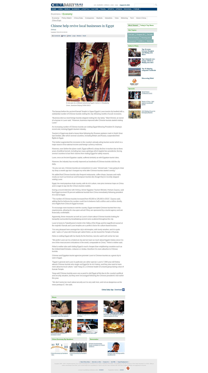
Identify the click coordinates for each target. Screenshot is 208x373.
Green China (141, 18)
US (95, 5)
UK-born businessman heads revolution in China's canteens (97, 345)
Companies (89, 18)
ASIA (112, 5)
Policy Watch (67, 18)
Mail (70, 36)
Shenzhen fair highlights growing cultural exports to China (113, 315)
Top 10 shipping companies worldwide (149, 69)
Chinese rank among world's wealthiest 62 (116, 354)
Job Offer (113, 362)
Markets (99, 18)
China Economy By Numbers (62, 339)
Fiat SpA (131, 34)
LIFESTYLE (85, 9)
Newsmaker (94, 339)
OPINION (119, 9)
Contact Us (106, 362)
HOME (54, 9)
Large (74, 36)
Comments (57, 36)
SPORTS (111, 9)
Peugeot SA (140, 34)
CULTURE (94, 9)
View (117, 18)
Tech (132, 18)
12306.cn (141, 41)
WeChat (149, 41)
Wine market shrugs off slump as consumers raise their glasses (60, 315)
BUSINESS (76, 9)
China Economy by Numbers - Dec (59, 354)
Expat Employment (123, 362)
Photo (54, 297)
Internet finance (133, 38)
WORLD (67, 9)
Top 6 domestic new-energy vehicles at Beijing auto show (148, 60)
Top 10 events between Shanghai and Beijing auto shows (148, 51)
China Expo (56, 20)
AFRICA (106, 5)
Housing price (146, 38)
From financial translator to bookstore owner (59, 334)
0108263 (101, 370)
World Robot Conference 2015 (147, 92)
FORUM (136, 9)
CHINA (60, 9)
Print (64, 36)
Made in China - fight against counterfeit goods (148, 103)
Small (84, 36)
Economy (67, 14)
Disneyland (132, 41)
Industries (108, 18)
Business (56, 14)
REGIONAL (128, 9)
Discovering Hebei (148, 78)
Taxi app (150, 34)
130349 (122, 370)
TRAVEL (103, 9)
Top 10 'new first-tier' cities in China (114, 333)
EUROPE (100, 5)
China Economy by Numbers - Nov (78, 354)
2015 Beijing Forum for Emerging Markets (148, 112)
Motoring (124, 18)
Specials (131, 89)
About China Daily (85, 362)
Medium (79, 36)
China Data (78, 18)
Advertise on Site (96, 362)
